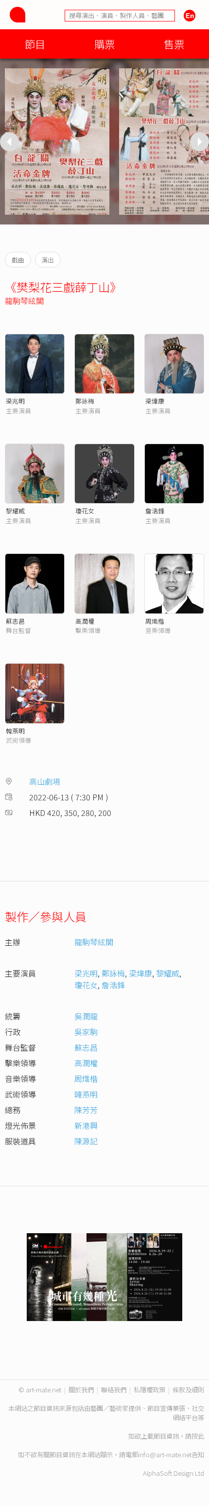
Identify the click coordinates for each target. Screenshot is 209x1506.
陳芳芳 (86, 1110)
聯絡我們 (113, 1389)
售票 (174, 43)
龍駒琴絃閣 (24, 300)
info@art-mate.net (165, 1454)
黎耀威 (15, 510)
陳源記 (86, 1141)
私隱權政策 (149, 1389)
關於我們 (81, 1389)
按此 (198, 1436)
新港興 (86, 1125)
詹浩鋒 (154, 510)
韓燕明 (15, 730)
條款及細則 (188, 1389)
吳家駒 (86, 1032)
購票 (104, 43)
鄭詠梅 (84, 401)
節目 (35, 43)
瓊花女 (84, 510)
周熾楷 (154, 621)
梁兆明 (15, 401)
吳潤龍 (86, 1016)
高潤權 (84, 621)
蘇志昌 (15, 621)
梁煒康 (154, 401)
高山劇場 (44, 781)
